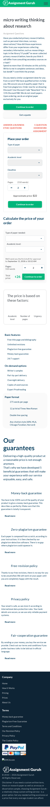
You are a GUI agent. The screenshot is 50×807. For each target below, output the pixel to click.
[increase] (25, 188)
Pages (10, 182)
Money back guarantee (12, 716)
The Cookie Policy (10, 740)
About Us (6, 702)
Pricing (5, 693)
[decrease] (11, 188)
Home (5, 683)
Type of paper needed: (15, 232)
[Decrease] (25, 268)
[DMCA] (8, 759)
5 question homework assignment (40, 128)
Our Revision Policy (11, 731)
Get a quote (25, 115)
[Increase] (41, 268)
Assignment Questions (13, 33)
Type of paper (14, 144)
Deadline (12, 170)
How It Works (8, 688)
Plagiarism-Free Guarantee (14, 721)
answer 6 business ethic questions (13, 126)
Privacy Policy (8, 735)
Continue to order (25, 107)
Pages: (8, 266)
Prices (5, 697)
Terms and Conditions (12, 726)
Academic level (14, 157)
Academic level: (14, 244)
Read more (10, 516)
